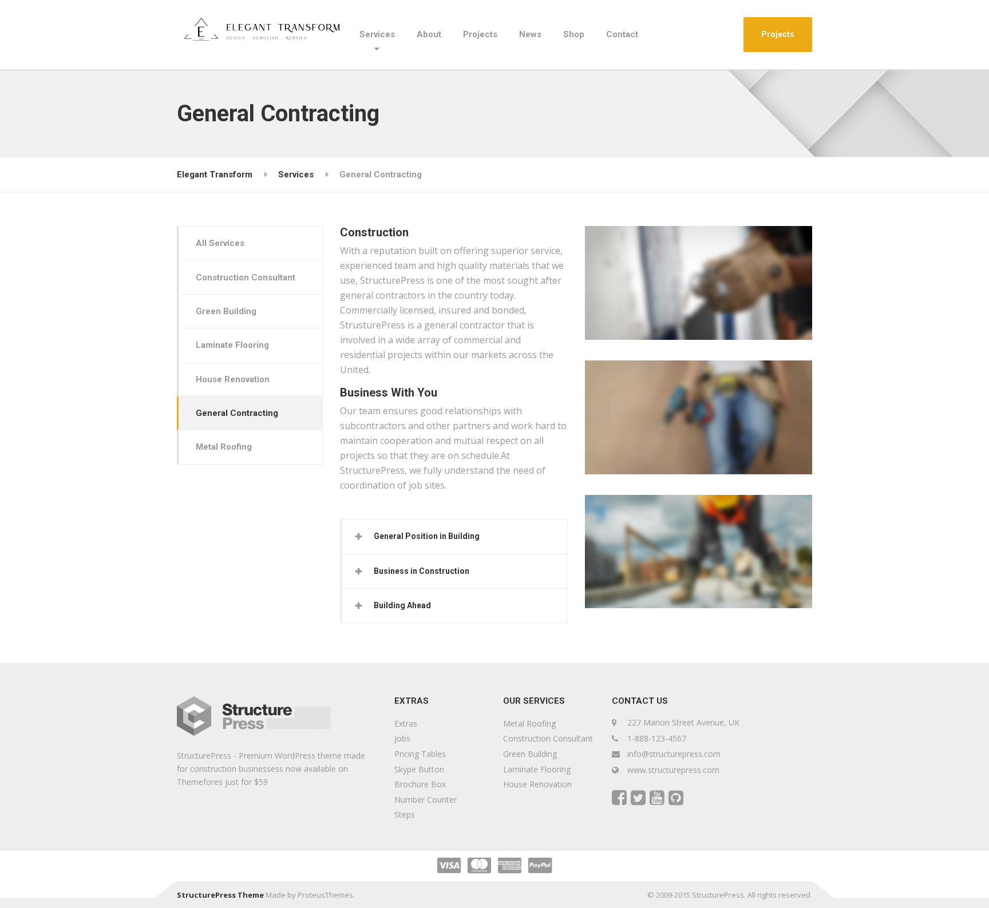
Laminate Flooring (232, 345)
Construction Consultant (245, 277)
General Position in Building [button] (427, 536)
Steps (404, 814)
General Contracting (237, 413)
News (530, 34)
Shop (573, 34)
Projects (480, 34)
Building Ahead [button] (402, 605)
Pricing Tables (420, 753)
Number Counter (425, 799)
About (429, 34)
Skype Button (419, 769)
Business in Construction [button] (421, 571)
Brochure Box (420, 784)
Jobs (402, 738)
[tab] (454, 536)
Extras (405, 723)
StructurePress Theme (220, 895)
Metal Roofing (224, 447)
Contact (622, 34)
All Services (220, 243)
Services (377, 34)
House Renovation (233, 379)
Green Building (226, 311)
